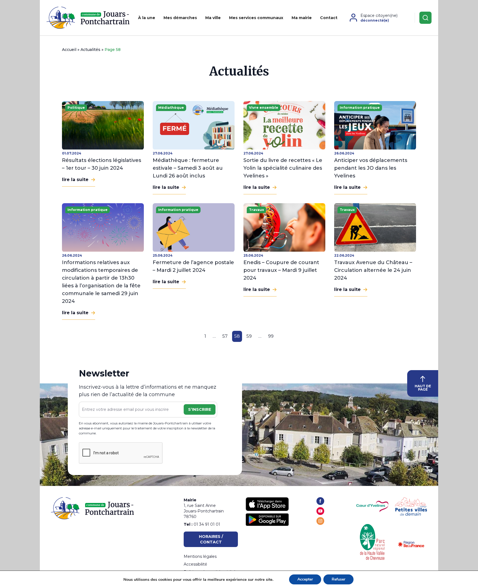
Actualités (90, 49)
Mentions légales (200, 556)
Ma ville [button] (213, 17)
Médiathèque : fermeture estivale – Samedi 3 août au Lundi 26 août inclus (188, 168)
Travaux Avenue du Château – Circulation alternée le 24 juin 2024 (373, 270)
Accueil (69, 49)
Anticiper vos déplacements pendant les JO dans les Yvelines (370, 168)
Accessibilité (195, 564)
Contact (328, 17)
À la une (146, 17)
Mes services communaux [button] (256, 17)
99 (271, 336)
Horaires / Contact (211, 539)
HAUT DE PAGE (423, 387)
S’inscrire (199, 409)
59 (249, 336)
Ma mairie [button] (302, 17)
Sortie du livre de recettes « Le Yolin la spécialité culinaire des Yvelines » (282, 168)
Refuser (338, 579)
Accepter (305, 579)
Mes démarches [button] (180, 17)
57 (225, 336)
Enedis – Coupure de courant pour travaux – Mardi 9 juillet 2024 (281, 270)
